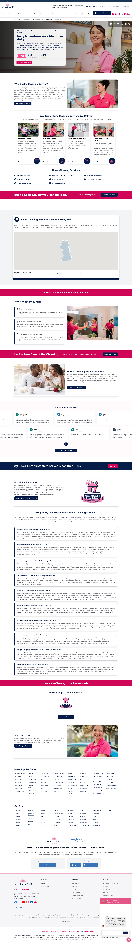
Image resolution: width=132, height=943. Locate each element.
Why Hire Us (37, 14)
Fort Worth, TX (45, 776)
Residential (6, 14)
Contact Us (75, 889)
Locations (26, 19)
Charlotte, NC (32, 773)
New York (70, 822)
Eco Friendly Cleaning (94, 179)
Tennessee (96, 813)
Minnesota (57, 819)
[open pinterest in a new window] (129, 24)
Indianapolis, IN (45, 785)
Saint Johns (80, 273)
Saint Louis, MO (97, 776)
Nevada (69, 813)
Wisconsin (109, 810)
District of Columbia (31, 814)
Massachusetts (58, 813)
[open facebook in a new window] (111, 24)
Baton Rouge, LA (20, 788)
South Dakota (97, 810)
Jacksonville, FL (45, 791)
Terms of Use (44, 931)
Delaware (30, 810)
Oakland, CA (70, 788)
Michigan (56, 816)
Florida (30, 818)
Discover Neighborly (48, 865)
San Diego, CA (97, 790)
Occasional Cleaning (24, 183)
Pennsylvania (84, 819)
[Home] (15, 19)
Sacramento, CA (98, 773)
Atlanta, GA (18, 779)
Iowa (42, 816)
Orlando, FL (83, 776)
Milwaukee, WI (71, 776)
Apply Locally (103, 6)
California (18, 819)
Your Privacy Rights (89, 931)
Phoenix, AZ (83, 782)
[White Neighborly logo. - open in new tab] (5, 1)
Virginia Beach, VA (111, 785)
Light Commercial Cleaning (77, 138)
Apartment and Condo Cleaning (62, 175)
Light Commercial (22, 14)
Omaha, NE (83, 773)
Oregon (82, 816)
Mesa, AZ (57, 791)
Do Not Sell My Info (74, 931)
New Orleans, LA (72, 785)
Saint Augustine (70, 273)
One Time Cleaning (49, 138)
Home (18, 19)
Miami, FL (70, 773)
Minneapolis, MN (72, 779)
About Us (51, 14)
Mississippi (57, 822)
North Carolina (71, 825)
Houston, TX (44, 782)
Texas (95, 816)
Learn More (22, 162)
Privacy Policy (54, 931)
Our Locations (107, 889)
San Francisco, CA (98, 793)
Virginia (95, 822)
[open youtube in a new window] (118, 24)
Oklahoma (83, 813)
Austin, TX (18, 782)
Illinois (43, 810)
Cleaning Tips (65, 14)
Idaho (29, 824)
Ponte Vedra (49, 273)
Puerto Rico (83, 822)
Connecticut (18, 825)
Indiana (43, 813)
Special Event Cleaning (94, 175)
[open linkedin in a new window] (126, 24)
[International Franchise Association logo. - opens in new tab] (16, 908)
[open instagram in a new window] (122, 24)
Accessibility (63, 931)
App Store (76, 865)
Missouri (56, 825)
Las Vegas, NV (58, 776)
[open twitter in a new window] (115, 24)
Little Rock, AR (58, 782)
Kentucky (43, 822)
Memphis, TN (58, 788)
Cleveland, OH (32, 782)
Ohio (81, 810)
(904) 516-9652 (121, 14)
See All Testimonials (66, 450)
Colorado (17, 822)
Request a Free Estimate (23, 103)
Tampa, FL (109, 779)
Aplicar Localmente (114, 6)
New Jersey (70, 816)
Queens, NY (83, 788)
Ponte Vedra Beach (59, 274)
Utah (94, 819)
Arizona (17, 813)
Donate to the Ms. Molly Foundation (26, 498)
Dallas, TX (31, 793)
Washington (96, 825)
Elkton (17, 273)
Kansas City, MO (59, 773)
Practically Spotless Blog (83, 14)
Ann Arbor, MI (19, 776)
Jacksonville (39, 273)
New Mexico (70, 819)
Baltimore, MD (19, 785)
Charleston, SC (19, 791)
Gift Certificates (125, 6)
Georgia (30, 821)
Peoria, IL (83, 779)
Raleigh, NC (83, 791)
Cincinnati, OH (32, 779)
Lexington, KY (58, 779)
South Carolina (84, 825)
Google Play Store (91, 865)
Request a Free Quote (103, 13)
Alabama (17, 810)
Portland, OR (84, 785)
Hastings (28, 273)
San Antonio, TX (98, 787)
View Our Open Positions (23, 746)
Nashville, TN (71, 782)
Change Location (92, 6)
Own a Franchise (76, 898)
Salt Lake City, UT (98, 784)
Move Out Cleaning (58, 183)
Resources (107, 879)
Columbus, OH (32, 790)
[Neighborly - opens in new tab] (21, 907)
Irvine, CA (44, 788)
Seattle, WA (109, 776)
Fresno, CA (44, 779)
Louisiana (44, 825)
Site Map (105, 892)
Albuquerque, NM (20, 773)
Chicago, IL (31, 776)
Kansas (43, 819)
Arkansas (17, 816)
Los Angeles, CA (59, 785)
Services (44, 879)
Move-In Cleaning (58, 179)
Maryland (57, 810)
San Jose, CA (110, 773)
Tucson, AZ (109, 782)
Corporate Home (108, 895)
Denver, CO (44, 773)
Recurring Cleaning (24, 138)
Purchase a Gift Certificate (76, 387)
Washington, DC (111, 788)
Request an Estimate (110, 354)
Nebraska (70, 810)
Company (75, 879)
